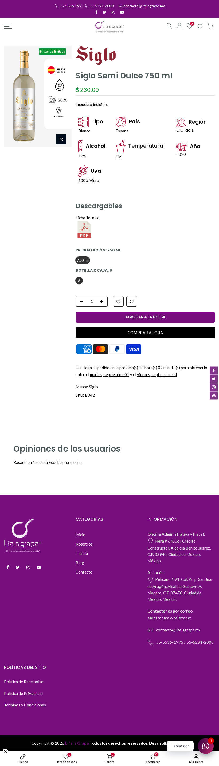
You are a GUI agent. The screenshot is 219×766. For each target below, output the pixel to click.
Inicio (80, 534)
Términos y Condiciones (25, 704)
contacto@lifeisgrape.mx (144, 5)
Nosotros (84, 544)
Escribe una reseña (65, 462)
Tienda (82, 553)
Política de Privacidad (23, 693)
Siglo (93, 386)
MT (184, 743)
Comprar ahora (145, 332)
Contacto (84, 572)
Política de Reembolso (24, 681)
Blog (80, 562)
